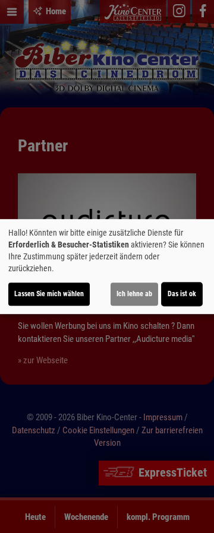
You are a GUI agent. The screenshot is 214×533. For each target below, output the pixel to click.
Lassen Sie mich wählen (49, 294)
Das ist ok (182, 294)
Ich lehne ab (134, 294)
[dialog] (107, 266)
